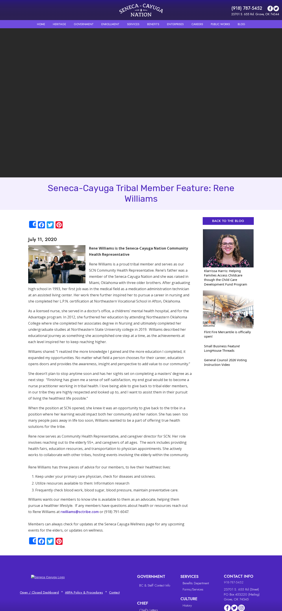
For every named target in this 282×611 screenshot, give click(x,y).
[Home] (141, 10)
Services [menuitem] (133, 24)
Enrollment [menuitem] (110, 24)
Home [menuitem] (41, 24)
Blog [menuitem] (241, 24)
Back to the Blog (228, 220)
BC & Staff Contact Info (154, 585)
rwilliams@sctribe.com (80, 511)
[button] (56, 263)
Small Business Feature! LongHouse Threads (222, 348)
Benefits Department (196, 583)
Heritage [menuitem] (59, 24)
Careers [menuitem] (197, 24)
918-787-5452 (233, 582)
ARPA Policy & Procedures (84, 592)
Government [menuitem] (84, 24)
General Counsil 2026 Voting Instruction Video (225, 362)
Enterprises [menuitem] (175, 24)
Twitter (276, 8)
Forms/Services (193, 589)
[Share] (32, 224)
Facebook (270, 8)
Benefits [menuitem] (153, 24)
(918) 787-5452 (246, 8)
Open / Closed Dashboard (39, 592)
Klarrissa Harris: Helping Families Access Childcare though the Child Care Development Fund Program (225, 277)
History (187, 605)
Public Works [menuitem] (220, 24)
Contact (114, 592)
